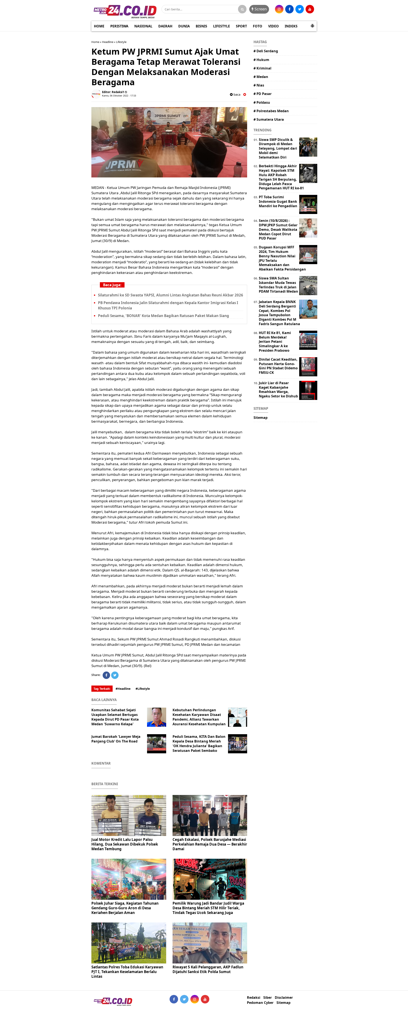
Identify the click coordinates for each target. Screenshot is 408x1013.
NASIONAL (143, 26)
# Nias (259, 85)
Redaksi (253, 997)
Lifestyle (121, 42)
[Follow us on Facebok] (174, 999)
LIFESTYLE (221, 26)
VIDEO (273, 26)
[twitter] (299, 9)
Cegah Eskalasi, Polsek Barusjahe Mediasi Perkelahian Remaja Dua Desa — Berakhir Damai (210, 844)
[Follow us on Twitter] (184, 999)
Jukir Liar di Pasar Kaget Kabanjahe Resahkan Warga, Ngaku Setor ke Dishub (278, 389)
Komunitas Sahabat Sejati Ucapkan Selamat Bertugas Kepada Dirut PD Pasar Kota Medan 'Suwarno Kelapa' (115, 717)
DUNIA (184, 26)
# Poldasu (262, 102)
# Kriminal (262, 68)
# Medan (261, 76)
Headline (107, 42)
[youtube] (310, 9)
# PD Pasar (263, 93)
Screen (260, 8)
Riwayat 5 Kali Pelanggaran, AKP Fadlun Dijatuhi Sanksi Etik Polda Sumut (208, 969)
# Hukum (261, 59)
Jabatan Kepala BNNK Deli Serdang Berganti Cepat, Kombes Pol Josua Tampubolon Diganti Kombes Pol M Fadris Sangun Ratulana (279, 312)
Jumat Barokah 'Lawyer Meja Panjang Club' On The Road (115, 739)
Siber (267, 997)
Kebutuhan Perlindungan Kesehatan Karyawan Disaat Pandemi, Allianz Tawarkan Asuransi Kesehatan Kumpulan (199, 717)
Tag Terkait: (102, 689)
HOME (99, 26)
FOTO (257, 26)
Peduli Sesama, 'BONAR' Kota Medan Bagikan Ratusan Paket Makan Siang (163, 315)
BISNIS (201, 26)
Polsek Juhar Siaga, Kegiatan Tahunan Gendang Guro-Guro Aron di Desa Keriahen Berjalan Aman (125, 908)
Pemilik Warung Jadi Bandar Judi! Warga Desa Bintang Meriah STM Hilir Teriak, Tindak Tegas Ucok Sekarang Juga (208, 908)
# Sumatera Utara (269, 119)
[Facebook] (106, 675)
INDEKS (291, 26)
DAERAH (165, 26)
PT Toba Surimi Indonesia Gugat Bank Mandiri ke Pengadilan (278, 201)
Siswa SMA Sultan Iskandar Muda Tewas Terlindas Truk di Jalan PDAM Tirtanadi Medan (278, 285)
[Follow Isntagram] (194, 999)
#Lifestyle (143, 689)
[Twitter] (115, 675)
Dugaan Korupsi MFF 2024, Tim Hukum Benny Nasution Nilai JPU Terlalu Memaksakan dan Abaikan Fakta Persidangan (282, 258)
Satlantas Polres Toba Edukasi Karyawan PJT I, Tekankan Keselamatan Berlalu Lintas (127, 972)
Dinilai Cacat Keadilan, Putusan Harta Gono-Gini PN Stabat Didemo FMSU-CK (278, 366)
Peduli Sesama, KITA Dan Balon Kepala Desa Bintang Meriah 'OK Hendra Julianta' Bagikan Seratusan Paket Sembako (199, 743)
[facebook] (289, 9)
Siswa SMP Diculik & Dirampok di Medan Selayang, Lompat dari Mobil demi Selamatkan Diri (278, 148)
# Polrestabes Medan (271, 111)
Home (95, 42)
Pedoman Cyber (260, 1002)
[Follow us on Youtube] (205, 999)
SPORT (241, 26)
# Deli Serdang (266, 51)
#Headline (123, 689)
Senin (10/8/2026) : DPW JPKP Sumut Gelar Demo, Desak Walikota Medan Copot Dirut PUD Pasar (278, 229)
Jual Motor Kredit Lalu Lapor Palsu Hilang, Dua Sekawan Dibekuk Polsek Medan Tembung (124, 844)
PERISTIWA (119, 26)
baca (236, 94)
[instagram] (279, 9)
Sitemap (261, 417)
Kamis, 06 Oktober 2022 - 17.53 (119, 95)
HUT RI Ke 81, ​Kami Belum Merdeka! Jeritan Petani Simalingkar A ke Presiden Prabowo (275, 341)
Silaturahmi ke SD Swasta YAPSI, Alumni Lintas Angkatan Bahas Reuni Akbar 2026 (170, 295)
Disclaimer (284, 997)
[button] (312, 24)
